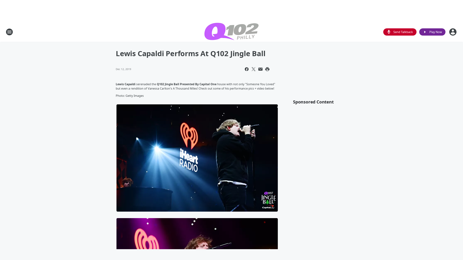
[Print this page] (267, 69)
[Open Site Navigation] (9, 32)
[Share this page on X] (253, 69)
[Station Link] (231, 32)
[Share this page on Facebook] (246, 69)
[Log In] (453, 32)
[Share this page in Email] (260, 69)
